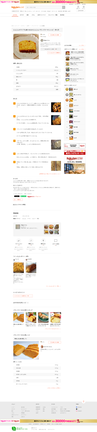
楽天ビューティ (54, 410)
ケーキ (28, 218)
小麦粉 (18, 67)
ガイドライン (23, 414)
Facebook (80, 407)
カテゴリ (22, 14)
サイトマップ (23, 409)
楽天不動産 (53, 409)
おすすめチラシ (78, 4)
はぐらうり (38, 11)
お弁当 (44, 407)
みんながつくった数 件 (51, 49)
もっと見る (81, 45)
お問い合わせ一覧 (42, 429)
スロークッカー (55, 11)
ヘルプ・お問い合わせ (25, 410)
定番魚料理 (38, 409)
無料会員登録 (81, 10)
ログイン (83, 8)
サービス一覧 (34, 429)
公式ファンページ (42, 14)
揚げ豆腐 (60, 11)
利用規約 (23, 412)
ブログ (61, 407)
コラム (33, 14)
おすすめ (15, 14)
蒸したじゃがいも (28, 11)
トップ (13, 407)
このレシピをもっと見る (53, 388)
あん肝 (69, 11)
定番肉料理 (38, 407)
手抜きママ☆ (24, 225)
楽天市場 (83, 4)
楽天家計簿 (71, 4)
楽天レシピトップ (15, 25)
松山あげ (49, 11)
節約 (44, 410)
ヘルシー (34, 218)
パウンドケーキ (34, 25)
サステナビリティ (51, 429)
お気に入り (78, 8)
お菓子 (28, 25)
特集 (12, 416)
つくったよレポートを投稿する (54, 52)
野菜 (38, 218)
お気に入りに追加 (55, 34)
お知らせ (23, 416)
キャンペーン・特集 (52, 14)
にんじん (24, 218)
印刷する (19, 199)
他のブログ (38, 196)
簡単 (44, 409)
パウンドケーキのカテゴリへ (52, 328)
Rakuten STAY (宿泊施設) (65, 410)
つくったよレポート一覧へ (53, 286)
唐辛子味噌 (65, 11)
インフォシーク (65, 4)
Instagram (80, 410)
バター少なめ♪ (43, 11)
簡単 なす (22, 11)
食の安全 (62, 14)
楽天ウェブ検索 (63, 409)
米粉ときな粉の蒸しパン (20, 338)
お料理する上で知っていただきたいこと (49, 173)
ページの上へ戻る (83, 401)
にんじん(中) (19, 73)
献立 (28, 14)
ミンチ (33, 11)
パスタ (37, 410)
